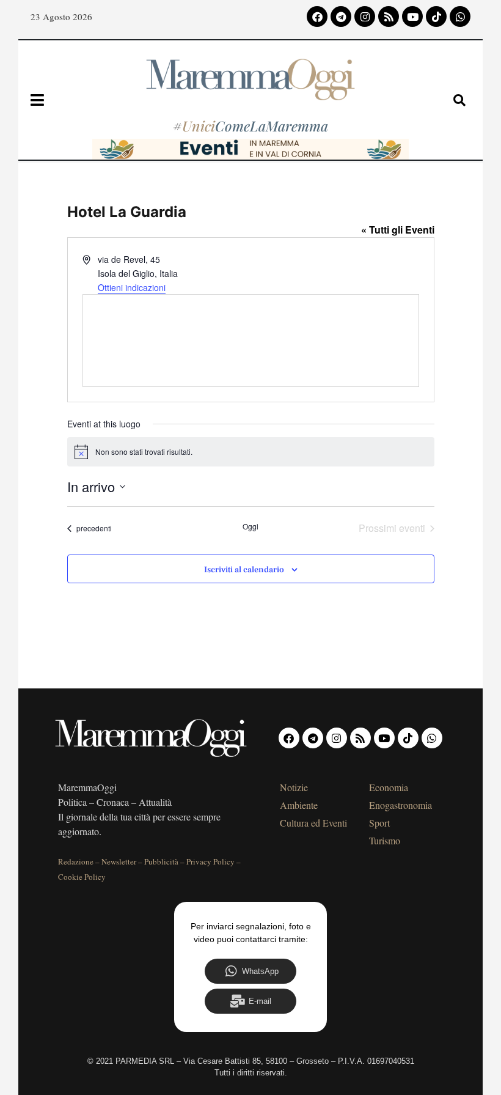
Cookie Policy (82, 876)
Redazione (75, 861)
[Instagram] (364, 16)
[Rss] (388, 16)
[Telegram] (341, 16)
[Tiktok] (436, 16)
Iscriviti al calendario (244, 570)
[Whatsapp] (460, 16)
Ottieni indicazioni (132, 287)
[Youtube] (412, 16)
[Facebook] (317, 16)
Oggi (250, 526)
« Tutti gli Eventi (397, 230)
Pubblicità (161, 861)
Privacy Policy (210, 861)
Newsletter (118, 861)
